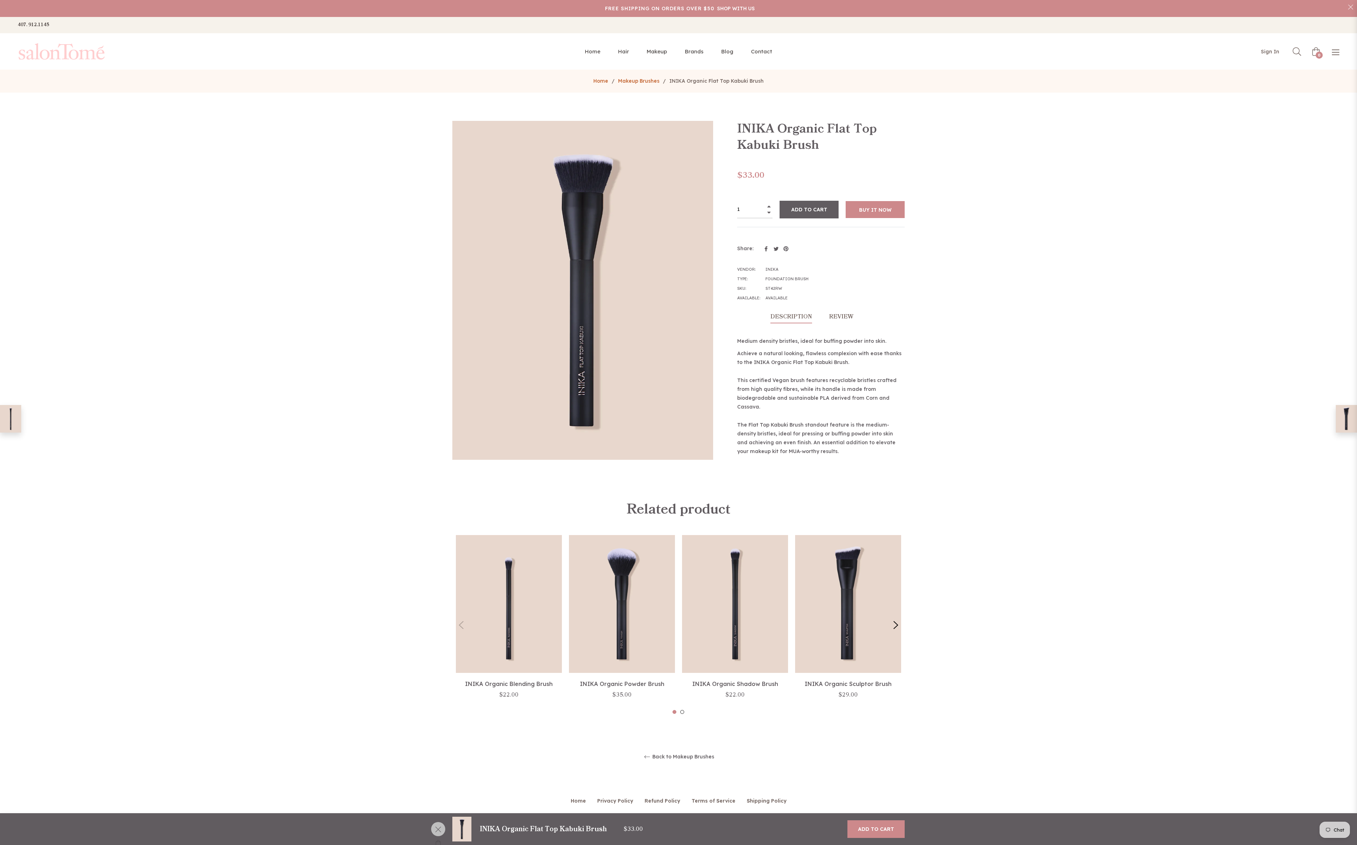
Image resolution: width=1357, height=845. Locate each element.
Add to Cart (876, 829)
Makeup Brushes (638, 81)
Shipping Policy (767, 801)
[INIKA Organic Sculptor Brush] (1346, 419)
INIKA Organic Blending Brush (509, 683)
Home (600, 81)
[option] (508, 625)
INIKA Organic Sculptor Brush (848, 683)
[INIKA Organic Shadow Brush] (10, 419)
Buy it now (875, 210)
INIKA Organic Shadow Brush (735, 683)
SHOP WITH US (736, 8)
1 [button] (674, 712)
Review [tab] (842, 316)
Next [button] (896, 625)
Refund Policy (662, 801)
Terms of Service (713, 801)
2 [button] (682, 712)
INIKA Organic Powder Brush (622, 683)
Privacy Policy (615, 801)
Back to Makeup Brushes (682, 757)
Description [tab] (791, 316)
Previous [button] (461, 625)
